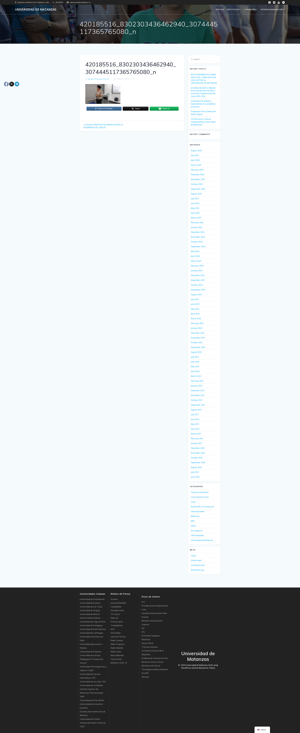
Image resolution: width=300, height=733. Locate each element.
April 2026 (195, 160)
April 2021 (195, 429)
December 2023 (197, 275)
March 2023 (196, 318)
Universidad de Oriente (90, 719)
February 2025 (197, 222)
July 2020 (195, 472)
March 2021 (196, 433)
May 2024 (195, 251)
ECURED (145, 673)
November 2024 (198, 237)
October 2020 (197, 457)
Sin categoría (196, 530)
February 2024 (197, 265)
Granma (114, 599)
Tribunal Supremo (150, 647)
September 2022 (198, 347)
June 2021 (195, 419)
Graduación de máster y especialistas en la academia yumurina (203, 104)
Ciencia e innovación (200, 492)
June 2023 (195, 304)
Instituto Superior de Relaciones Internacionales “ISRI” (91, 693)
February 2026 (197, 169)
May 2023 (195, 309)
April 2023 (195, 313)
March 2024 (196, 261)
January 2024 (196, 270)
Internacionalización (272, 9)
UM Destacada (197, 535)
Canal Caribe (116, 659)
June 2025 (195, 203)
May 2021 (195, 424)
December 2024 (197, 232)
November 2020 (198, 453)
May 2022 (195, 366)
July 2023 (195, 299)
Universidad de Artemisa (90, 651)
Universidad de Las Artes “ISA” (93, 681)
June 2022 (195, 361)
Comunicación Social (200, 497)
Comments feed (198, 565)
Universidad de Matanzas (35, 9)
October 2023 (197, 285)
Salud (193, 526)
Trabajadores (117, 625)
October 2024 (197, 241)
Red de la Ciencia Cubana (152, 662)
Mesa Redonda (117, 655)
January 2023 (196, 328)
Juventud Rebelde (118, 603)
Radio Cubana (117, 640)
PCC (143, 602)
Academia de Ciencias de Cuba (155, 658)
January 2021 (196, 443)
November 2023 (198, 280)
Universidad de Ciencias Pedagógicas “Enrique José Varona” (91, 659)
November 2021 (198, 395)
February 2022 (197, 381)
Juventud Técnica (118, 636)
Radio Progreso (117, 644)
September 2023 (198, 289)
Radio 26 (114, 618)
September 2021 (198, 405)
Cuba (193, 502)
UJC (143, 628)
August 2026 (196, 150)
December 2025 (197, 174)
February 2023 (197, 323)
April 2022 (195, 371)
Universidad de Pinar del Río (92, 700)
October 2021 (197, 400)
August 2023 (196, 294)
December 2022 (197, 333)
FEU (143, 632)
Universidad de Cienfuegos (91, 633)
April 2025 (195, 213)
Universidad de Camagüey (91, 625)
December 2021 (197, 390)
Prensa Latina (117, 621)
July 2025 (195, 198)
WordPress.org (197, 570)
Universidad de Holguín (90, 610)
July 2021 (195, 414)
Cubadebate (116, 606)
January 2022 (196, 385)
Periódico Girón (117, 610)
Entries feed (196, 560)
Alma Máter (116, 633)
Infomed (145, 677)
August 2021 (196, 409)
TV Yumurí (115, 614)
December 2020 (197, 448)
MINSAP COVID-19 (119, 663)
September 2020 (198, 462)
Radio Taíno (116, 651)
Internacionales (197, 511)
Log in (193, 555)
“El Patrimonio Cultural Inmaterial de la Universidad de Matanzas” (203, 122)
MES (193, 521)
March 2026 (196, 165)
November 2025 (198, 179)
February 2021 (197, 438)
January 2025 (196, 227)
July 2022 (195, 357)
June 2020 (195, 477)
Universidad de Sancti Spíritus (93, 629)
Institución (233, 9)
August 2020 (196, 467)
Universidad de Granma (90, 603)
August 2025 (196, 193)
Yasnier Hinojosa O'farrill (98, 79)
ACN (112, 629)
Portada (220, 9)
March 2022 (196, 376)
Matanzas (195, 516)
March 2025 (196, 217)
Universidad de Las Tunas (91, 606)
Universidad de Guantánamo (92, 599)
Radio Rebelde (117, 648)
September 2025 (198, 189)
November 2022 (198, 337)
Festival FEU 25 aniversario (202, 506)
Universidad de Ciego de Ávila (92, 621)
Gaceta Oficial (147, 643)
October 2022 (197, 342)
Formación (250, 9)
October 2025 (197, 184)
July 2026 (195, 155)
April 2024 (195, 256)
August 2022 (196, 352)
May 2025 (195, 208)
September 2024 (198, 246)
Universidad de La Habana (91, 685)
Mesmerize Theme (207, 668)
